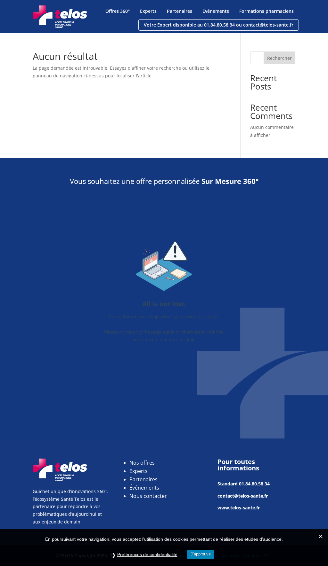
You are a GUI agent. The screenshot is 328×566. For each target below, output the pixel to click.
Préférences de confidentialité (147, 554)
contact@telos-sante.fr (242, 496)
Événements (215, 11)
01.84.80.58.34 (254, 484)
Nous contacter (148, 495)
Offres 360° (117, 11)
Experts (148, 11)
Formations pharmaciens (266, 11)
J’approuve (201, 554)
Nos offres (142, 462)
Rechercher (279, 58)
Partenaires (179, 11)
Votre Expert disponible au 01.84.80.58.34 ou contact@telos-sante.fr (218, 25)
